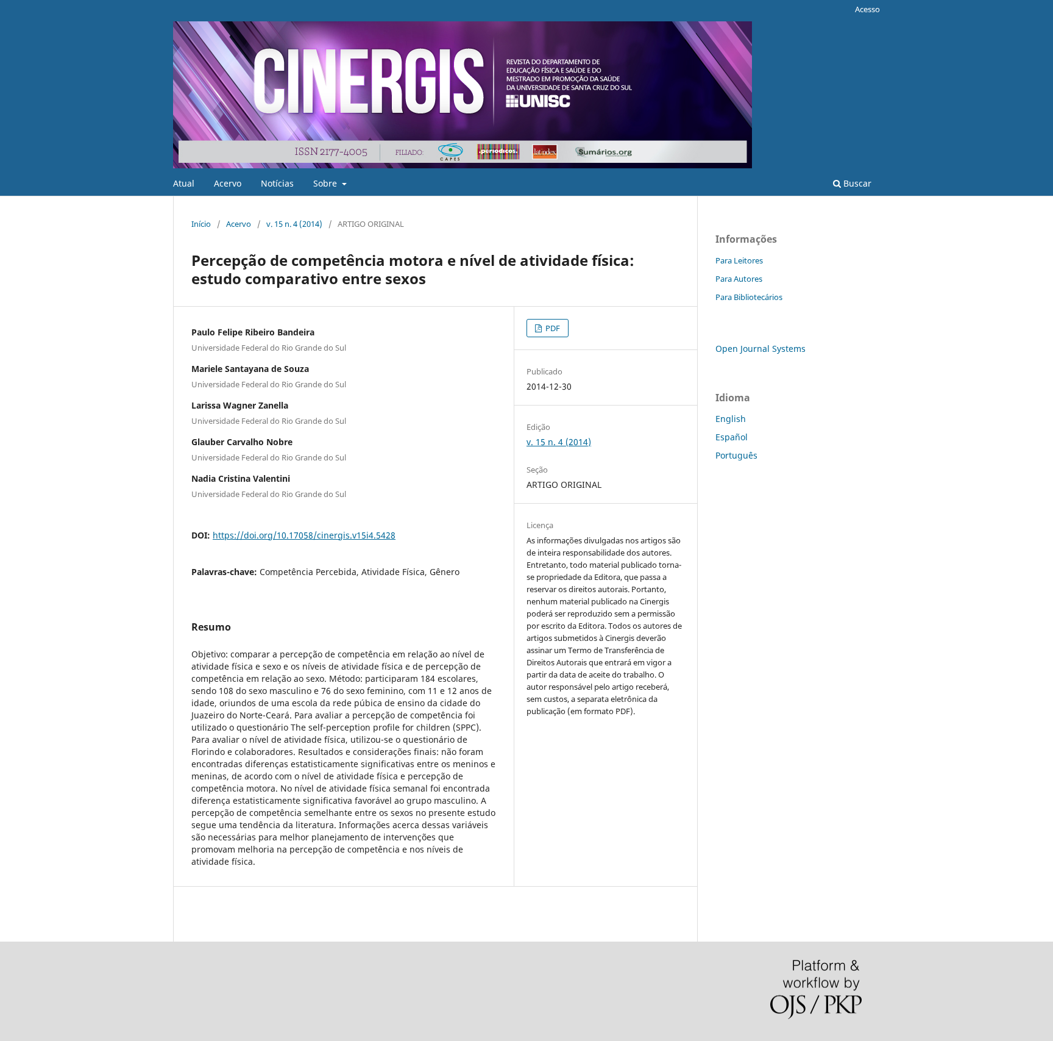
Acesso (867, 9)
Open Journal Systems (760, 348)
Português (736, 455)
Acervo (227, 183)
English (730, 418)
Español (731, 437)
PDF (552, 328)
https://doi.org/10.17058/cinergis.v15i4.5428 (304, 535)
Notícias (277, 183)
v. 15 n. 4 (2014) (294, 223)
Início (201, 223)
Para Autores (738, 278)
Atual (183, 183)
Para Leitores (739, 260)
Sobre (326, 183)
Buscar (856, 183)
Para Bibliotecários (748, 297)
